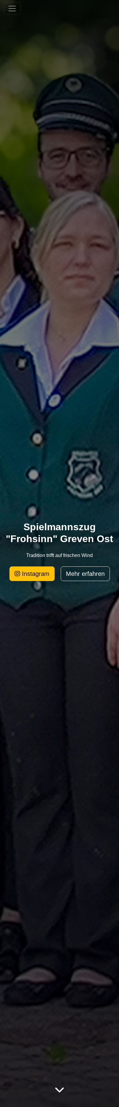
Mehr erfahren (85, 573)
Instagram (34, 573)
